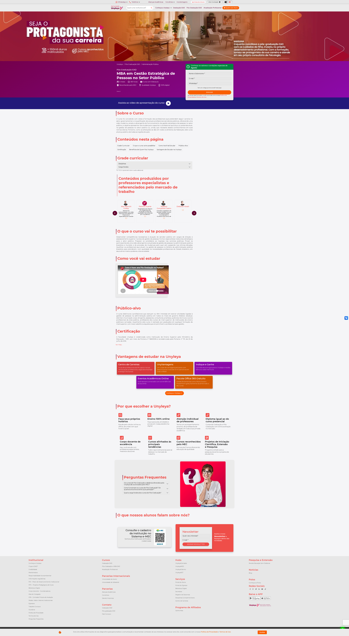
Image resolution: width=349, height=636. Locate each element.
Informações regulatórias (37, 579)
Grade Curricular (123, 146)
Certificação (121, 149)
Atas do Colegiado (35, 594)
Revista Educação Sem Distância (259, 563)
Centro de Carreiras (181, 601)
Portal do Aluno (180, 582)
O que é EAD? (33, 566)
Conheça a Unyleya (174, 393)
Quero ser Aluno (231, 8)
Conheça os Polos (255, 583)
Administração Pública (150, 64)
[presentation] (194, 213)
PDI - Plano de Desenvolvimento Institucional (44, 582)
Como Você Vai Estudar (167, 146)
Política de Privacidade (36, 613)
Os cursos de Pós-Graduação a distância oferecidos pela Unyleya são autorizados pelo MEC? (144, 483)
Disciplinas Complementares (185, 598)
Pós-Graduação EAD (194, 8)
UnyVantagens (182, 2)
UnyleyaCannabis (181, 563)
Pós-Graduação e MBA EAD (111, 566)
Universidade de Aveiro (109, 579)
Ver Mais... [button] (119, 345)
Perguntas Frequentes (36, 619)
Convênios (105, 595)
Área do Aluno (198, 2)
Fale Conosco (106, 614)
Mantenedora (33, 572)
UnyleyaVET (179, 572)
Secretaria (178, 591)
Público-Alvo (183, 146)
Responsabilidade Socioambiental (40, 575)
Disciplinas (122, 164)
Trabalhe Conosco (35, 606)
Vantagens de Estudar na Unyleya (169, 149)
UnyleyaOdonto (180, 569)
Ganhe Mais (179, 610)
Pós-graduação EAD (108, 611)
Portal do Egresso (181, 585)
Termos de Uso (202, 97)
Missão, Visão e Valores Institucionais (41, 600)
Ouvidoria (32, 610)
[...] (126, 216)
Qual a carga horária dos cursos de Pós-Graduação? (142, 493)
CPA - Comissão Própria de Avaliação (41, 597)
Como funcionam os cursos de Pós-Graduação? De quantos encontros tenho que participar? (142, 488)
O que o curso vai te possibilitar (144, 146)
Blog (250, 573)
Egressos (32, 603)
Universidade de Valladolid (110, 582)
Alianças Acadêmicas (155, 2)
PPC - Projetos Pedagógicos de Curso (41, 585)
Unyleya (120, 64)
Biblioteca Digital (34, 588)
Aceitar (262, 632)
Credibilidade (33, 569)
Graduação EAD (179, 8)
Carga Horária (123, 167)
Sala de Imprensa (108, 598)
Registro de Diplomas (182, 594)
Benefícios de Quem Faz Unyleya (141, 149)
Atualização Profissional (212, 8)
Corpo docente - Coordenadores (39, 591)
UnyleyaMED (179, 566)
